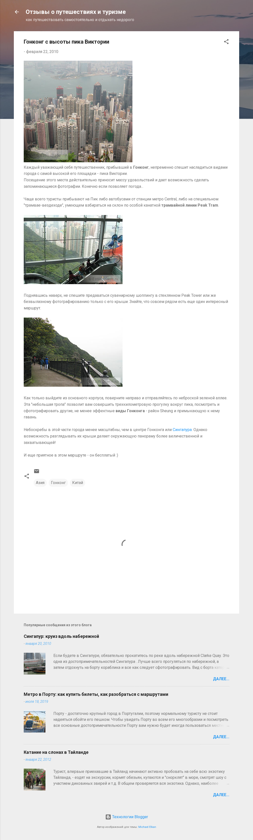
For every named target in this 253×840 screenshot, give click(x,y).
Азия (40, 482)
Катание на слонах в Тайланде (56, 752)
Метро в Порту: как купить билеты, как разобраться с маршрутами (96, 694)
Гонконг (58, 482)
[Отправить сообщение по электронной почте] (37, 472)
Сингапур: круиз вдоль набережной (61, 636)
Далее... (221, 679)
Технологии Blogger (129, 816)
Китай (77, 482)
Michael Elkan (147, 827)
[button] (226, 42)
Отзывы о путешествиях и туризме (76, 11)
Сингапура (182, 429)
